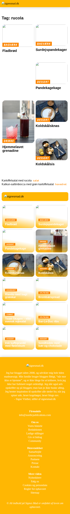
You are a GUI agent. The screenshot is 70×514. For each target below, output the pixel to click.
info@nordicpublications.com (35, 415)
